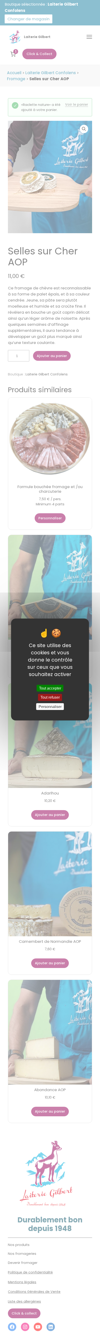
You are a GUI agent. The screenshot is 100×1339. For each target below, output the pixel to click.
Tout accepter (50, 688)
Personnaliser (50, 706)
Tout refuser (50, 697)
